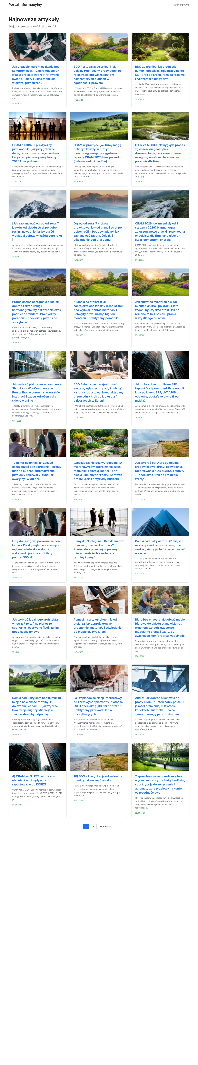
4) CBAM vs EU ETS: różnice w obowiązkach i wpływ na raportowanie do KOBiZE (33, 780)
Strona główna (181, 4)
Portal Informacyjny (25, 4)
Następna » (106, 826)
